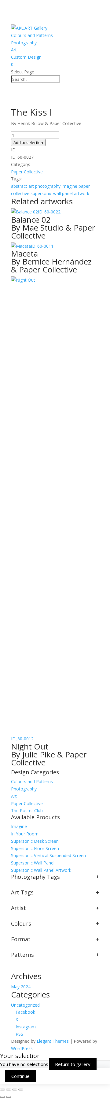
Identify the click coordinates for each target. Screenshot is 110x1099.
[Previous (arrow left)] (2, 1097)
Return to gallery (72, 1064)
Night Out (48, 753)
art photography (44, 186)
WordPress (22, 1048)
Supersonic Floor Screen (35, 848)
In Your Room (24, 834)
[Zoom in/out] (2, 1089)
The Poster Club (27, 810)
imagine (69, 186)
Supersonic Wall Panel (32, 863)
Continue (20, 1076)
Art (14, 50)
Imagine (19, 826)
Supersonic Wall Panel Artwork (41, 870)
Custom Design (26, 57)
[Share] (14, 1089)
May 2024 (21, 987)
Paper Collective (27, 172)
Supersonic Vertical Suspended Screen (48, 855)
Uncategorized (25, 1005)
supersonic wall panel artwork (60, 193)
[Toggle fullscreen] (8, 1089)
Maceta (51, 260)
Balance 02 (53, 226)
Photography (24, 43)
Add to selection (28, 142)
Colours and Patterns (32, 35)
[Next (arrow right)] (8, 1097)
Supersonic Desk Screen (35, 841)
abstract (19, 186)
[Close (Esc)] (20, 1089)
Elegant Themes (53, 1041)
